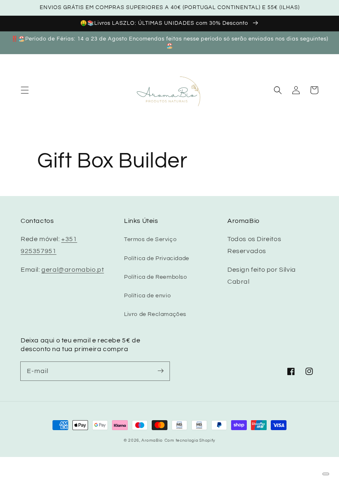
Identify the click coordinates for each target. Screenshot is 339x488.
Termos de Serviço (150, 239)
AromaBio (152, 440)
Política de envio (147, 296)
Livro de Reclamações (155, 314)
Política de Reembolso (155, 277)
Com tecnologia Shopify (190, 440)
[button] (25, 90)
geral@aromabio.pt (72, 269)
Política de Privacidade (156, 258)
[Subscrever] (160, 371)
